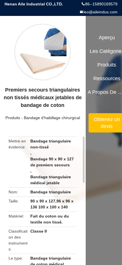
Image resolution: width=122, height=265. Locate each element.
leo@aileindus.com (100, 12)
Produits (12, 117)
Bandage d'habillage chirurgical (52, 117)
